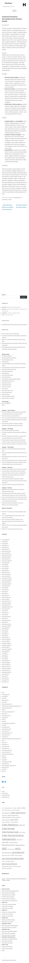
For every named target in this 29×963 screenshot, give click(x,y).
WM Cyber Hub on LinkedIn (8, 933)
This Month (22, 309)
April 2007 (4, 681)
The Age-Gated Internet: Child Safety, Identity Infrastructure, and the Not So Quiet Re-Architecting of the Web (14, 480)
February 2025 (5, 574)
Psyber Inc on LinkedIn (7, 914)
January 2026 (5, 553)
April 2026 (4, 547)
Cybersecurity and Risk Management (10, 706)
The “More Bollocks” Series (8, 396)
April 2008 (4, 658)
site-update (4, 746)
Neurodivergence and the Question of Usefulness (13, 367)
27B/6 (3, 950)
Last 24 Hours (10, 309)
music (3, 725)
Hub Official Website (12, 931)
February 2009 (5, 639)
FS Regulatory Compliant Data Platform (11, 379)
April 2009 (4, 635)
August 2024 (5, 585)
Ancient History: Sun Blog (8, 398)
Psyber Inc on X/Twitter (7, 916)
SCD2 (12, 855)
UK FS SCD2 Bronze (9, 864)
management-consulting (8, 723)
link (3, 721)
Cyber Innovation (6, 817)
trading (3, 759)
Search (4, 294)
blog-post (4, 700)
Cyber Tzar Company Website (9, 904)
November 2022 (6, 616)
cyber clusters (8, 810)
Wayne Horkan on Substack (8, 898)
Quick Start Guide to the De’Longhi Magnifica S (13, 484)
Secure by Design (18, 855)
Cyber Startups (13, 842)
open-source (5, 731)
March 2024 (4, 595)
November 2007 (6, 668)
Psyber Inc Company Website (9, 912)
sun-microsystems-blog (13, 858)
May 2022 (4, 618)
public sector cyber (6, 855)
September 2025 (6, 560)
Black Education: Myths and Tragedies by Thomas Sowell (7, 207)
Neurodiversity (5, 373)
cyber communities (15, 810)
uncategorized (17, 197)
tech (3, 758)
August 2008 (5, 651)
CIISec (3, 810)
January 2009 (5, 641)
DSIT (4, 848)
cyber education (6, 813)
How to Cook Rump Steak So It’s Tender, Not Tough (14, 417)
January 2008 (5, 664)
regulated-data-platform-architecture (11, 738)
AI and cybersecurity (8, 808)
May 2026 (4, 545)
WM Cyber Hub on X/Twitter (8, 935)
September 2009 (6, 626)
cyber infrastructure (12, 815)
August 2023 (5, 608)
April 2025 (4, 570)
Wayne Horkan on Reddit (8, 896)
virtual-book (5, 763)
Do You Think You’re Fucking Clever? (10, 333)
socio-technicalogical (7, 754)
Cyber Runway (8, 828)
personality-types (6, 733)
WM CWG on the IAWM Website (9, 939)
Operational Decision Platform (9, 357)
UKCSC (3, 861)
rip (2, 740)
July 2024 (4, 587)
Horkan (8, 3)
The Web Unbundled (7, 356)
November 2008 (6, 645)
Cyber (5, 931)
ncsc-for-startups (6, 852)
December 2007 (5, 666)
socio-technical (5, 752)
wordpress (4, 767)
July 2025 (4, 564)
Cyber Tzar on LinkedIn (7, 906)
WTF (3, 771)
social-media (5, 748)
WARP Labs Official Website (8, 919)
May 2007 (4, 680)
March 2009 (4, 637)
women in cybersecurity (7, 868)
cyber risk (22, 825)
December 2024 (5, 578)
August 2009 (5, 628)
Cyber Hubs (4, 815)
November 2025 (6, 557)
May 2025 (4, 568)
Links (12, 315)
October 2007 (5, 670)
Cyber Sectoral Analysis (7, 375)
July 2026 (4, 541)
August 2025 (5, 562)
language (4, 717)
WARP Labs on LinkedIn (7, 921)
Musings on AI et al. (6, 382)
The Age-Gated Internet (7, 359)
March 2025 (4, 572)
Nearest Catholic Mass (7, 946)
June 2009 (4, 632)
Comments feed (6, 795)
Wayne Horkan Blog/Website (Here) (10, 891)
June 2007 (4, 678)
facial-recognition (6, 708)
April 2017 (4, 622)
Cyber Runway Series (7, 392)
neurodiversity (5, 729)
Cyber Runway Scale (10, 832)
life (2, 719)
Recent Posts (10, 307)
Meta (9, 315)
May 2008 (4, 657)
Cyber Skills (5, 842)
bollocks (23, 808)
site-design (4, 744)
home (3, 713)
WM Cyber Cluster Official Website (10, 925)
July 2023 (4, 610)
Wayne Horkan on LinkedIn (8, 893)
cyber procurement (6, 822)
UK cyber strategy (9, 861)
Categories (14, 313)
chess (3, 702)
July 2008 (4, 653)
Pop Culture (5, 388)
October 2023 (5, 605)
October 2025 (5, 559)
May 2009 (4, 633)
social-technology (6, 750)
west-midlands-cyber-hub (8, 765)
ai (2, 692)
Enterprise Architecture (7, 371)
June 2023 (4, 612)
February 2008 (5, 662)
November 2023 (6, 603)
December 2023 (5, 601)
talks (3, 756)
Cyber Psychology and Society (9, 369)
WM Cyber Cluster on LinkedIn (9, 927)
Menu (14, 10)
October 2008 (5, 647)
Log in (3, 791)
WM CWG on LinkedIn (7, 941)
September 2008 (6, 649)
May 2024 (4, 591)
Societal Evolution (6, 377)
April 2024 (4, 593)
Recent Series (17, 307)
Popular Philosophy (6, 384)
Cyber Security (19, 839)
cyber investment (16, 817)
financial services (11, 849)
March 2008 (4, 660)
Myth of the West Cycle (7, 390)
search (3, 742)
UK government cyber (7, 866)
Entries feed (5, 793)
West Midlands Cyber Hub (8, 381)
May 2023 (4, 614)
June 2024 (4, 589)
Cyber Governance (18, 812)
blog (3, 698)
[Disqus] (14, 230)
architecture (5, 694)
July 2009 (4, 630)
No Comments (5, 25)
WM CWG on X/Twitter (7, 942)
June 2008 (4, 655)
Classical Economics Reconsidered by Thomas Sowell (14, 324)
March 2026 (4, 549)
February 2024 (5, 597)
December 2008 (5, 643)
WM (3, 931)
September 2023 (6, 607)
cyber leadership (5, 819)
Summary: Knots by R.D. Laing (15, 529)
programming (5, 734)
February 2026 (5, 551)
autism (19, 808)
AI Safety (14, 808)
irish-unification (5, 715)
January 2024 (5, 599)
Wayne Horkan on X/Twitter (8, 894)
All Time (6, 311)
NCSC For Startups (6, 386)
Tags (19, 313)
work (3, 769)
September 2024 (6, 584)
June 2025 (4, 566)
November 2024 (6, 580)
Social (5, 315)
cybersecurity (9, 839)
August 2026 (5, 539)
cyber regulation (14, 822)
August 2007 (5, 674)
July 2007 (4, 676)
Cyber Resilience (10, 824)
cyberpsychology (6, 704)
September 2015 (6, 624)
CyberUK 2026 (5, 361)
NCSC (18, 848)
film (3, 709)
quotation (4, 736)
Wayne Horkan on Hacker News (9, 900)
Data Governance (8, 845)
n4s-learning (5, 727)
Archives (9, 313)
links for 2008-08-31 (6, 403)
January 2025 (5, 576)
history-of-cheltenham (7, 711)
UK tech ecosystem (16, 866)
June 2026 (4, 543)
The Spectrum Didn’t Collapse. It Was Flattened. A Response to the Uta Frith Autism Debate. (13, 521)
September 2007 (6, 672)
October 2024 (5, 582)
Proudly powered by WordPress (9, 960)
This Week (16, 309)
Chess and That (5, 394)
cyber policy (14, 820)
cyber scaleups (22, 832)
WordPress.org (5, 797)
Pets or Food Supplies (7, 948)
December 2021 (5, 620)
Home (3, 879)
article (3, 696)
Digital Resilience (19, 845)
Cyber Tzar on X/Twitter (7, 908)
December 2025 (5, 555)
